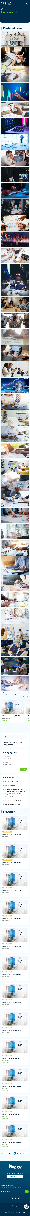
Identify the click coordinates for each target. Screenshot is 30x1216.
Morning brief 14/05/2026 (11, 974)
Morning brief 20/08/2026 (13, 801)
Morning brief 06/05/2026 (11, 1142)
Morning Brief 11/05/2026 (11, 1058)
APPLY (23, 769)
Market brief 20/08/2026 (12, 785)
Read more (5, 720)
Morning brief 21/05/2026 (11, 834)
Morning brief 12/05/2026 (11, 1030)
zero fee (10, 744)
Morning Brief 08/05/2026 (11, 1086)
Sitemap (14, 1206)
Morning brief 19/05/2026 (11, 890)
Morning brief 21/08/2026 (13, 781)
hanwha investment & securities (13, 742)
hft (5, 744)
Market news (17, 9)
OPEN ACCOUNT (15, 1176)
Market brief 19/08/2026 (12, 804)
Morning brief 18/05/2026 (11, 918)
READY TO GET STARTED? (15, 1173)
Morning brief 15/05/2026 (11, 946)
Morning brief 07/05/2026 (11, 1114)
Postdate (5, 762)
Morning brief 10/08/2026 (11, 716)
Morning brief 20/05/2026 (11, 862)
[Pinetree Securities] (6, 4)
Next (27, 696)
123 (24, 1153)
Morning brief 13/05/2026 (11, 1002)
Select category (7, 756)
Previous (23, 696)
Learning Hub (8, 9)
